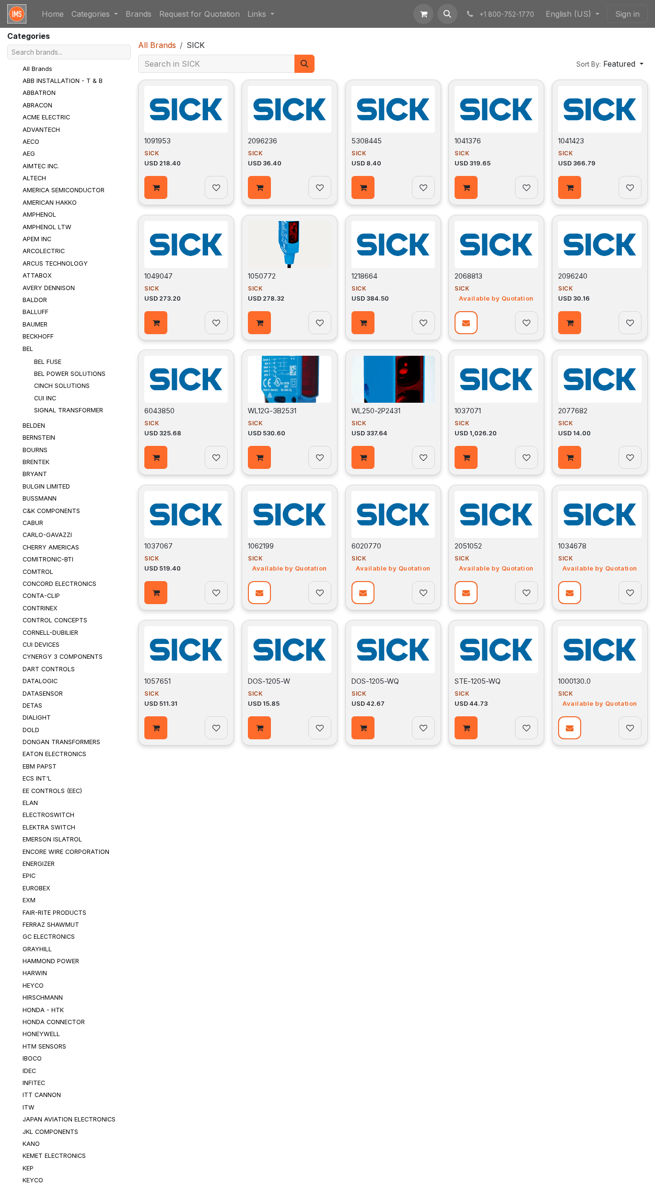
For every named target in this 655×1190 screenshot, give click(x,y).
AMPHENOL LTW (47, 226)
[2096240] (600, 244)
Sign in (627, 14)
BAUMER (35, 324)
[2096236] (289, 109)
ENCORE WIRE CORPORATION (66, 851)
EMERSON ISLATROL (52, 839)
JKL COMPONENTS (50, 1131)
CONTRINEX (40, 608)
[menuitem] (53, 13)
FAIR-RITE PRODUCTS (54, 912)
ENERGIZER (39, 863)
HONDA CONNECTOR (54, 1022)
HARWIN (35, 973)
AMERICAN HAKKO (50, 202)
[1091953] (186, 109)
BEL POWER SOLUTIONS (69, 373)
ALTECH (34, 178)
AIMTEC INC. (41, 166)
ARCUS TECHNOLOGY (55, 263)
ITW (29, 1107)
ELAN (30, 802)
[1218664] (393, 244)
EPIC (29, 875)
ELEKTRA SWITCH (49, 827)
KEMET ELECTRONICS (54, 1155)
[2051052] (496, 514)
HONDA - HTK (43, 1009)
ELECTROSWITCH (48, 814)
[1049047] (186, 244)
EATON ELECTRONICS (54, 754)
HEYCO (33, 985)
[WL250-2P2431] (393, 379)
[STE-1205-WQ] (496, 649)
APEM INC (37, 239)
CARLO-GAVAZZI (47, 534)
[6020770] (393, 514)
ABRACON (37, 105)
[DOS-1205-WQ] (393, 649)
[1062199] (289, 514)
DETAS (32, 705)
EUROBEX (36, 888)
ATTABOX (37, 275)
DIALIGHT (37, 717)
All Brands (37, 68)
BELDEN (34, 425)
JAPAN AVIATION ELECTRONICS (69, 1119)
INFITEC (34, 1082)
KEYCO (33, 1180)
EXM (29, 900)
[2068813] (496, 244)
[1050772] (289, 244)
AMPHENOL (39, 214)
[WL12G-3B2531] (289, 379)
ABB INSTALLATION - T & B (63, 80)
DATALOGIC (40, 681)
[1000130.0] (600, 649)
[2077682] (600, 379)
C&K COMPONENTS (51, 510)
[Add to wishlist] (216, 187)
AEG (29, 153)
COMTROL (38, 571)
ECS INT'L (37, 778)
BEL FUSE (47, 361)
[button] (447, 14)
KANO (31, 1143)
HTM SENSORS (44, 1046)
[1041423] (600, 109)
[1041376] (496, 109)
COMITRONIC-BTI (48, 559)
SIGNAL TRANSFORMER (68, 410)
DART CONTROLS (49, 669)
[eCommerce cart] (423, 14)
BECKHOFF (38, 336)
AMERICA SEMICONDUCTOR (64, 190)
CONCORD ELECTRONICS (59, 583)
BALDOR (35, 299)
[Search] (304, 64)
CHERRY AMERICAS (51, 547)
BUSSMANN (40, 498)
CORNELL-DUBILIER (50, 632)
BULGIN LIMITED (46, 486)
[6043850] (186, 379)
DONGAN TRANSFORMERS (61, 742)
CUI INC (45, 398)
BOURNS (35, 449)
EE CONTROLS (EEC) (52, 790)
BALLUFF (35, 311)
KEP (28, 1168)
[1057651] (186, 649)
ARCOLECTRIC (44, 251)
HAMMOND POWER (51, 961)
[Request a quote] (466, 322)
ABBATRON (39, 92)
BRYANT (35, 474)
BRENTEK (36, 462)
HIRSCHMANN (43, 997)
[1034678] (600, 514)
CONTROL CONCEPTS (55, 620)
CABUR (33, 522)
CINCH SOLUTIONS (62, 385)
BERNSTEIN (39, 437)
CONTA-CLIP (41, 595)
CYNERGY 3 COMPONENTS (63, 656)
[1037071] (496, 379)
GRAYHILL (37, 949)
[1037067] (186, 514)
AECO (31, 141)
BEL (28, 348)
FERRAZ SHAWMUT (51, 924)
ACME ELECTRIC (46, 117)
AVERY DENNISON (49, 287)
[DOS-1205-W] (289, 649)
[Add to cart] (155, 187)
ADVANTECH (41, 129)
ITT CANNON (42, 1094)
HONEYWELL (41, 1034)
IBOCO (32, 1058)
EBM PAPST (40, 766)
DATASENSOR (43, 693)
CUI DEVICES (41, 644)
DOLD (31, 729)
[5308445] (393, 109)
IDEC (29, 1070)
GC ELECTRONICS (49, 936)
